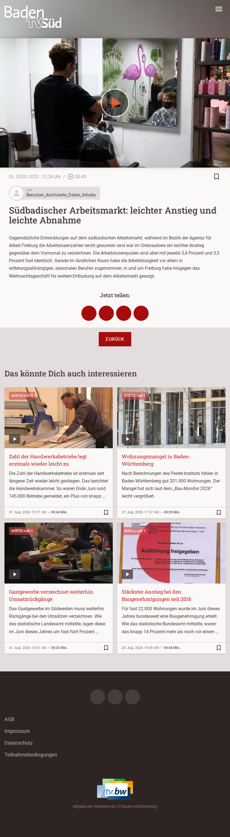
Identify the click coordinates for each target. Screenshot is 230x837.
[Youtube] (132, 697)
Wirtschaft (22, 396)
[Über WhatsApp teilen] (123, 313)
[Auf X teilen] (106, 313)
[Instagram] (115, 697)
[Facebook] (97, 697)
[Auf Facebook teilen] (88, 313)
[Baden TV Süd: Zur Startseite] (32, 17)
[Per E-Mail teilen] (141, 313)
